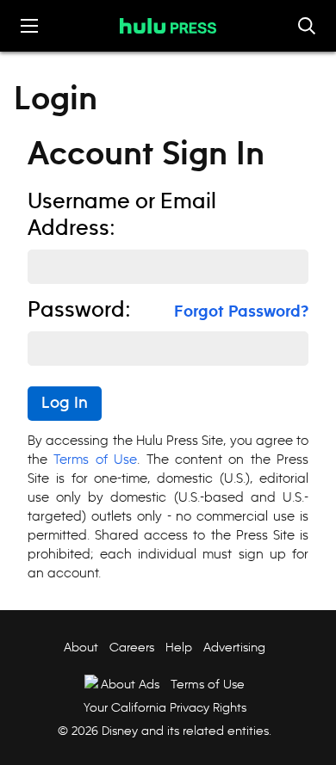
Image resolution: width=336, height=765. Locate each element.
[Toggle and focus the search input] (306, 25)
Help (178, 647)
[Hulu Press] (168, 26)
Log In (64, 403)
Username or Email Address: (122, 215)
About (81, 647)
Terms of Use (95, 459)
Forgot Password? (241, 312)
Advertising (234, 647)
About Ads (130, 684)
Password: (79, 310)
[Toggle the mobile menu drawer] (29, 26)
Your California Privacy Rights (165, 707)
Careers (131, 647)
